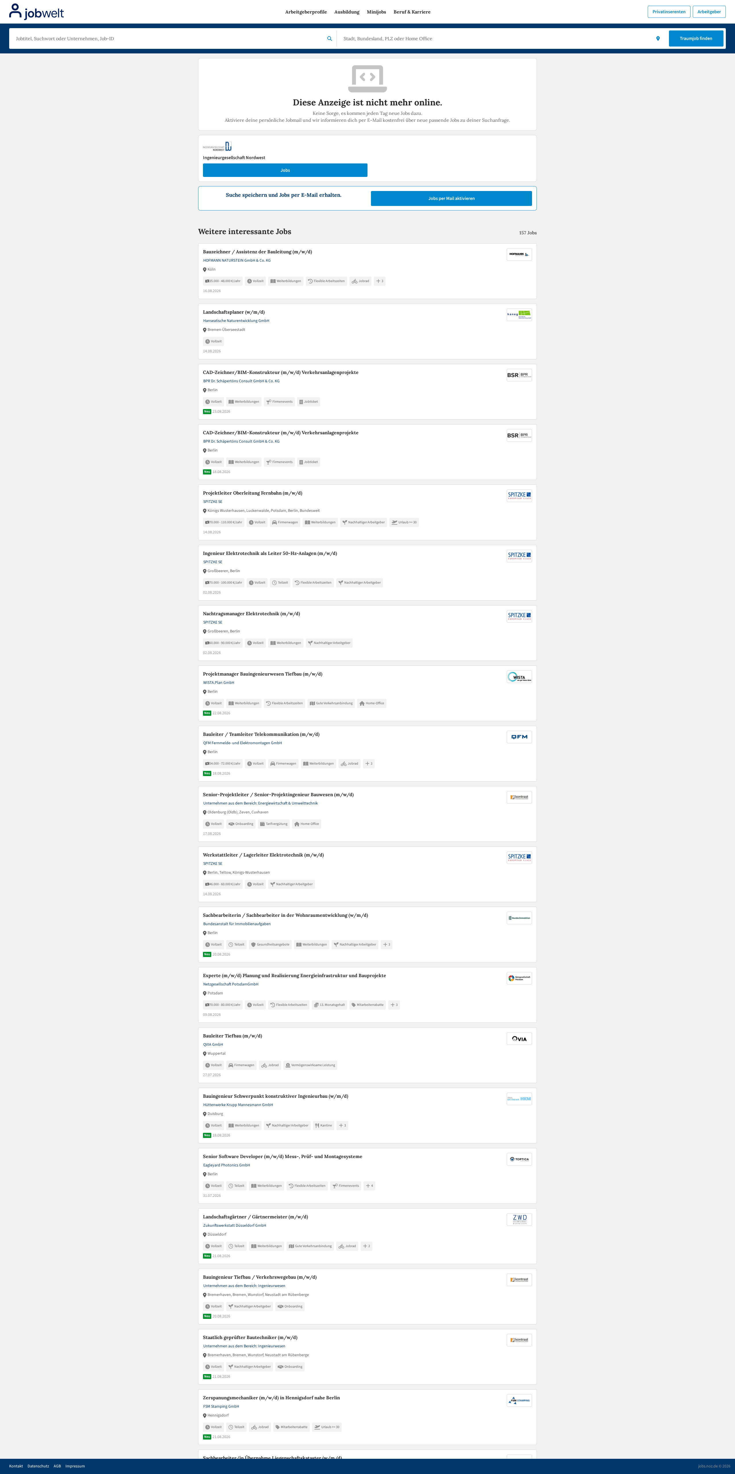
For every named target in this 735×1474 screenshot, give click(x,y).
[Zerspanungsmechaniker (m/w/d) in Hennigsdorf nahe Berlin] (367, 1417)
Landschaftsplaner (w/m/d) (234, 312)
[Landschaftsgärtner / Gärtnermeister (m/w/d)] (367, 1236)
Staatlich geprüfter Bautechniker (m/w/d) (250, 1337)
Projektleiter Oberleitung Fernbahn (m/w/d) (252, 493)
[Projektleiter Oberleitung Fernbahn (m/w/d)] (367, 512)
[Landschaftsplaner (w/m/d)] (367, 331)
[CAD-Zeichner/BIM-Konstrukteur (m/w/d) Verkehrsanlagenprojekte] (367, 391)
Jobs (285, 170)
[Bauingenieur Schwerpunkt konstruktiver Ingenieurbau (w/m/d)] (367, 1115)
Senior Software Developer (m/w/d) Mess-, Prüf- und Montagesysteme (282, 1156)
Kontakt (16, 1466)
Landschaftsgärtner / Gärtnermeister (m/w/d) (255, 1217)
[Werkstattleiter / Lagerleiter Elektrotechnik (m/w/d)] (367, 874)
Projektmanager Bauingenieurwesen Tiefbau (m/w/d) (262, 674)
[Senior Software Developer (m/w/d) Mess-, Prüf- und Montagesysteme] (367, 1175)
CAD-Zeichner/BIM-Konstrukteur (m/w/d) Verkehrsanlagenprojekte (281, 372)
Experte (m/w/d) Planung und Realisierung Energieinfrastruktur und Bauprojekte (294, 975)
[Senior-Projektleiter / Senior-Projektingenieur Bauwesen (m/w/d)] (367, 814)
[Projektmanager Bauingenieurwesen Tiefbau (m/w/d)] (367, 693)
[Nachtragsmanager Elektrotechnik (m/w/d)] (367, 633)
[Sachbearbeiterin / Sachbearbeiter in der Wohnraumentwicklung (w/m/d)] (367, 934)
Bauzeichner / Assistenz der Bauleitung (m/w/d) (257, 251)
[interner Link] (36, 11)
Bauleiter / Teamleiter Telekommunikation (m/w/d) (261, 734)
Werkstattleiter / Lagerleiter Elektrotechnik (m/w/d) (263, 855)
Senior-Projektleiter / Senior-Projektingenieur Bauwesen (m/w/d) (278, 794)
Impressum (75, 1466)
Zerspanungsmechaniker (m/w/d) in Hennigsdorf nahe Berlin (271, 1397)
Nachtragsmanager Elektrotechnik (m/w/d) (251, 613)
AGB (57, 1466)
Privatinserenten (669, 12)
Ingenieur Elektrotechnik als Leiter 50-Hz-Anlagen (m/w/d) (270, 553)
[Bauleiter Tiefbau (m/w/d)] (367, 1055)
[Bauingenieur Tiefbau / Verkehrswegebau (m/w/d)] (367, 1296)
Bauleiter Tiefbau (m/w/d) (232, 1036)
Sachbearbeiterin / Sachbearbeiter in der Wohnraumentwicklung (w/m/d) (285, 915)
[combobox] (168, 38)
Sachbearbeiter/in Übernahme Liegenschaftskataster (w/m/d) (272, 1458)
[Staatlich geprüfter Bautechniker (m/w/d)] (367, 1356)
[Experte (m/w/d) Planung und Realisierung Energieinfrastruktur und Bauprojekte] (367, 994)
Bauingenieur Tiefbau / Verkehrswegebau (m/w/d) (260, 1277)
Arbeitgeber (709, 12)
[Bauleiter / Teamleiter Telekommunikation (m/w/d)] (367, 753)
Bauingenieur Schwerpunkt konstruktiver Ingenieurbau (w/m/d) (275, 1096)
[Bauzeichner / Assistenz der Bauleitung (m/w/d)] (367, 271)
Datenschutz (38, 1466)
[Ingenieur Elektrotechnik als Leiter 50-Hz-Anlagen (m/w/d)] (367, 572)
